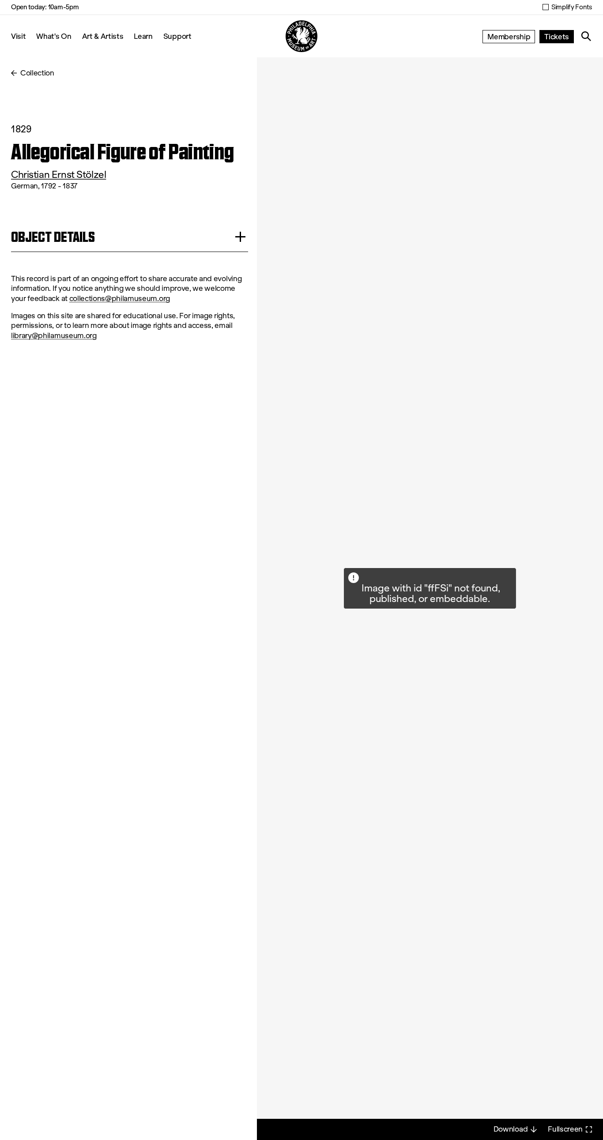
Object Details (53, 237)
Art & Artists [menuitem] (103, 36)
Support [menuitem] (177, 36)
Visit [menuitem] (18, 36)
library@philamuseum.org (54, 335)
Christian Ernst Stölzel (58, 174)
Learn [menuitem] (143, 36)
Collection (37, 73)
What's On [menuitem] (53, 36)
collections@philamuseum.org (119, 298)
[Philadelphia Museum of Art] (301, 36)
